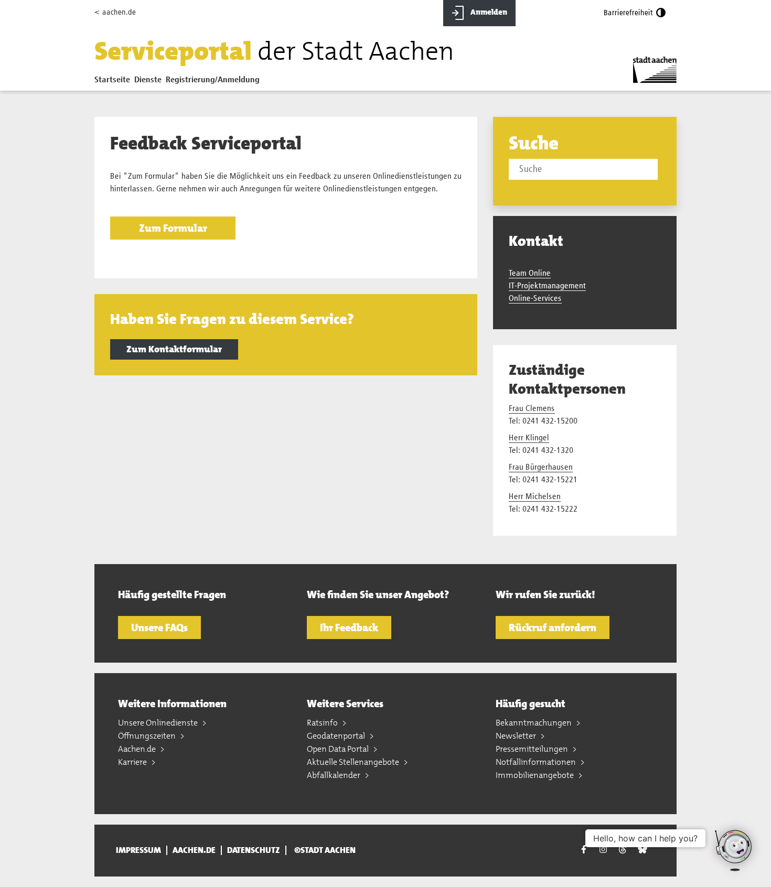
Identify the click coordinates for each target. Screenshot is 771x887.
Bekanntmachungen (534, 722)
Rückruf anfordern (552, 627)
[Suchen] (659, 170)
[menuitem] (114, 82)
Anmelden (488, 12)
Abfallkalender (334, 775)
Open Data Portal (338, 748)
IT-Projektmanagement (547, 286)
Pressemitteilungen (533, 748)
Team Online (530, 273)
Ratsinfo (323, 722)
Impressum (138, 850)
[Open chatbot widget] (734, 850)
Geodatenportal (337, 735)
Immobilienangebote (535, 775)
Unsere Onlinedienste (158, 722)
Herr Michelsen (535, 497)
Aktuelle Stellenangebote (354, 761)
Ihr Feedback (349, 627)
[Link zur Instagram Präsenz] (603, 849)
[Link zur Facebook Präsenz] (584, 851)
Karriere (133, 761)
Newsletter (517, 735)
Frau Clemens (532, 409)
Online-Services (535, 299)
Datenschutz (253, 850)
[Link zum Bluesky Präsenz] (642, 849)
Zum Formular (173, 228)
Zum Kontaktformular (174, 349)
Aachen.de (137, 748)
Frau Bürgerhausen (541, 467)
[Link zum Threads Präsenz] (623, 849)
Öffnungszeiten (147, 735)
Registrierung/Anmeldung (213, 80)
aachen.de (194, 850)
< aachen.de (115, 12)
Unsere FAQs (159, 627)
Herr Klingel (529, 438)
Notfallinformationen (536, 761)
